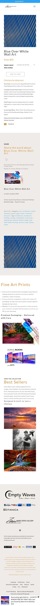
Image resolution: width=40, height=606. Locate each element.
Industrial (15, 220)
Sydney (31, 222)
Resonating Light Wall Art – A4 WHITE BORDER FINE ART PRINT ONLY (24, 598)
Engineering (8, 220)
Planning (15, 222)
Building (6, 218)
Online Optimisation (25, 574)
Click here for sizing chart (14, 80)
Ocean (28, 582)
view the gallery (24, 447)
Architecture (28, 216)
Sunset (32, 584)
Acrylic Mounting (11, 591)
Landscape (13, 582)
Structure (22, 222)
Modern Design (24, 220)
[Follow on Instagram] (6, 159)
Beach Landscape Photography (25, 591)
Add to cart (15, 74)
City (19, 587)
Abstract (26, 584)
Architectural (19, 216)
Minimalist (25, 587)
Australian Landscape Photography (20, 594)
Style (26, 222)
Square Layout (15, 213)
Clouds (14, 587)
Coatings (12, 218)
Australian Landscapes (12, 584)
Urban (6, 225)
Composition (20, 218)
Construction (29, 218)
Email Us (11, 124)
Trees (21, 584)
